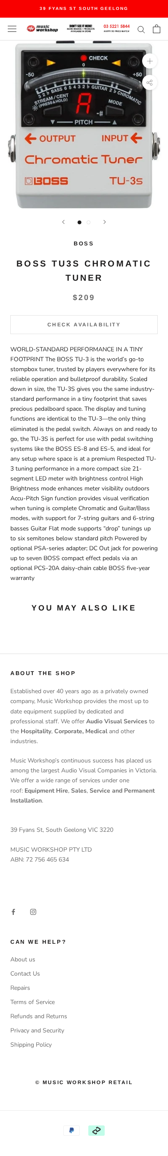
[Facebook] (13, 912)
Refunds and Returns (38, 1016)
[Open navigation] (12, 29)
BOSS (84, 243)
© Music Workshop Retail (84, 1082)
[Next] (104, 222)
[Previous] (63, 222)
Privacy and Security (37, 1030)
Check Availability (84, 325)
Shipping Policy (31, 1045)
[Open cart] (156, 29)
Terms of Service (32, 1002)
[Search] (141, 29)
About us (22, 959)
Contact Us (25, 974)
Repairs (20, 988)
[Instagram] (33, 912)
